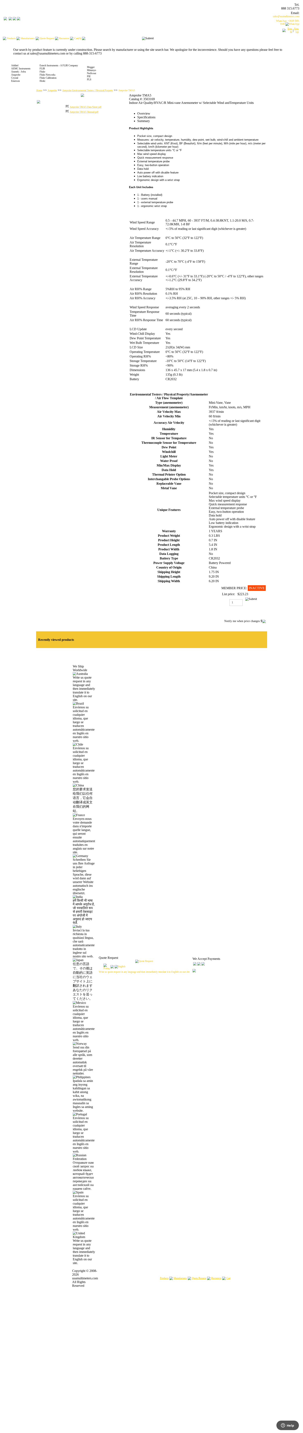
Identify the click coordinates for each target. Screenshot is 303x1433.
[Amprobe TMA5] (82, 96)
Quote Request (199, 1278)
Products (164, 1278)
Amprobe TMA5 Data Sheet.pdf (85, 107)
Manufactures (180, 1278)
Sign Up (296, 30)
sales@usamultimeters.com (286, 16)
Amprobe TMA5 (126, 90)
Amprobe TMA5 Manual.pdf (84, 111)
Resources (216, 1278)
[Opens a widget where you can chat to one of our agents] (287, 1426)
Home (39, 90)
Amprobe (52, 90)
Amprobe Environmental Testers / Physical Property (87, 90)
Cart (228, 1278)
